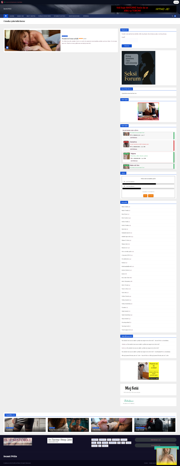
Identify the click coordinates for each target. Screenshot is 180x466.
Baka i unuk (125, 206)
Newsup (22, 463)
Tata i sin (124, 292)
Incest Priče (7, 9)
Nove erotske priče (127, 251)
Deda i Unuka (125, 225)
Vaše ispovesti (125, 326)
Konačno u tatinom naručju (58, 430)
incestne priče (116, 439)
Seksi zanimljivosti (126, 266)
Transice (124, 307)
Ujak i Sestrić (125, 311)
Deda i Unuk (125, 221)
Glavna (12, 16)
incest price (123, 439)
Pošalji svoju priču (44, 16)
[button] (172, 16)
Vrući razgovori (74, 16)
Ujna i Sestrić (125, 318)
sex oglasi (94, 445)
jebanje (93, 442)
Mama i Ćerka (125, 240)
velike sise (105, 445)
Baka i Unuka (125, 210)
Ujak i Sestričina (126, 315)
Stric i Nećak (125, 285)
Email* (123, 37)
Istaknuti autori (59, 16)
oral (123, 442)
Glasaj (145, 195)
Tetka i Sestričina (126, 303)
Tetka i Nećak (125, 296)
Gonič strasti (140, 430)
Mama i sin (20, 16)
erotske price (102, 439)
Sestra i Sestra (125, 270)
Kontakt (174, 463)
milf (119, 442)
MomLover (124, 247)
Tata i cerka (64, 36)
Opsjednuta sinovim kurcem (129, 93)
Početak (146, 463)
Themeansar (28, 463)
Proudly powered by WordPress (10, 463)
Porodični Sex (125, 259)
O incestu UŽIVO (126, 255)
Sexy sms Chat (125, 277)
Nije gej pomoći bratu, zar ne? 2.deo (159, 355)
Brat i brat (124, 214)
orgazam (128, 442)
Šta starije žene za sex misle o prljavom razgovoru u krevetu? (143, 344)
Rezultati (151, 195)
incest (109, 439)
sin (99, 445)
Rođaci (123, 262)
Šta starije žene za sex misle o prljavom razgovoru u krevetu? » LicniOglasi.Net (142, 351)
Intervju (86, 16)
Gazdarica (9, 430)
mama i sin (105, 442)
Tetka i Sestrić (125, 300)
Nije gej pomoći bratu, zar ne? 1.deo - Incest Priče (135, 355)
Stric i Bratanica (126, 281)
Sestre (123, 274)
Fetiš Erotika (96, 430)
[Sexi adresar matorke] (148, 371)
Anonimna (165, 340)
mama (99, 442)
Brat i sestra (31, 16)
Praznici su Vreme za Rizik (74, 39)
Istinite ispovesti (126, 236)
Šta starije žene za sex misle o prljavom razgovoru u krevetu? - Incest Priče (141, 340)
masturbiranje (113, 442)
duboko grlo (94, 439)
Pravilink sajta (169, 463)
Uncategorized (126, 322)
